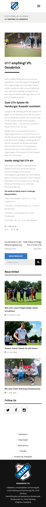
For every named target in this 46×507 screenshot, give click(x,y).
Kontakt (23, 451)
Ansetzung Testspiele (23, 456)
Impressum (23, 434)
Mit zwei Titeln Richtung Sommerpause (22, 388)
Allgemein (24, 16)
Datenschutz (23, 445)
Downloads (23, 439)
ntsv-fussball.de (11, 16)
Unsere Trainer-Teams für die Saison (21, 348)
